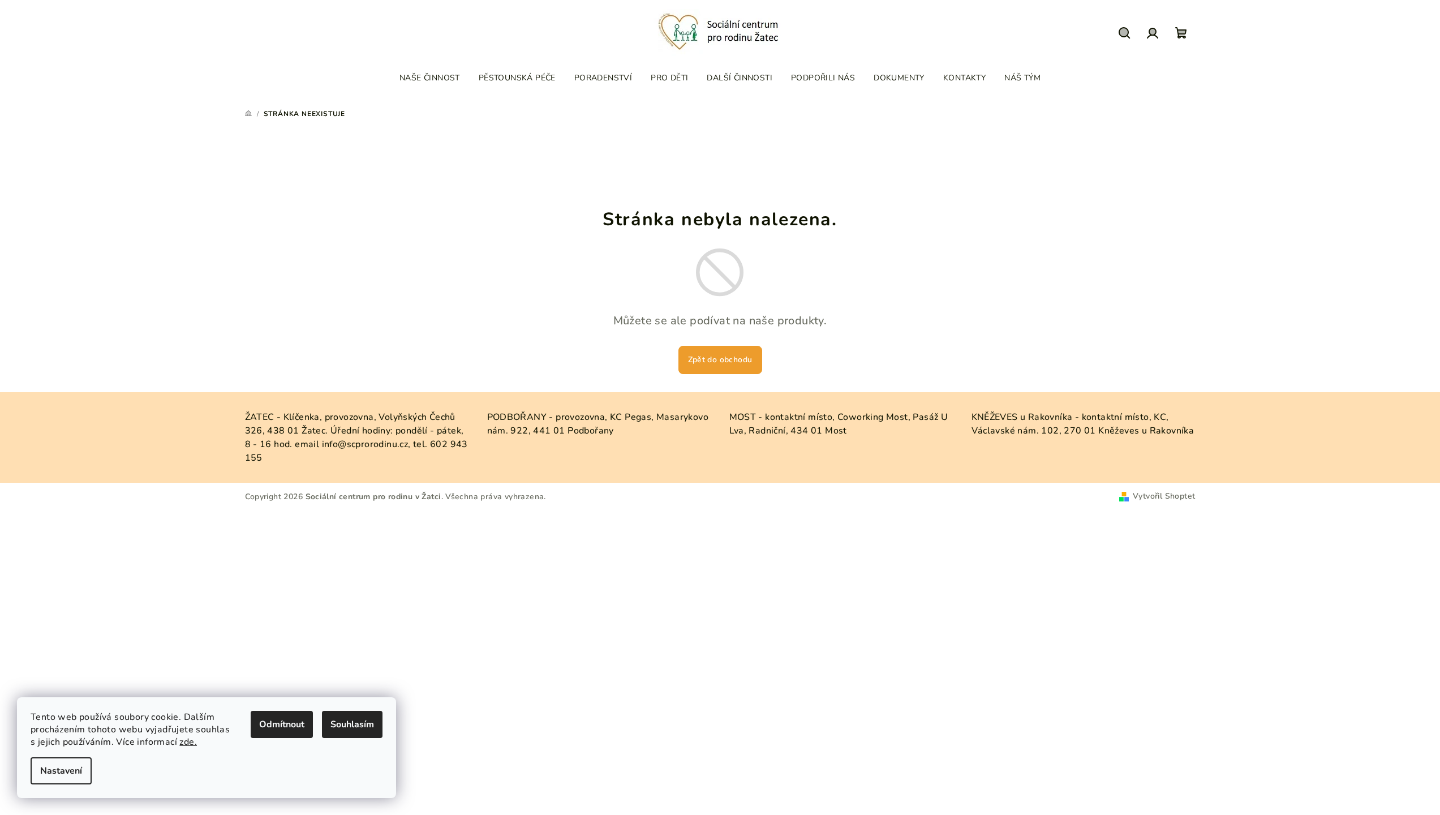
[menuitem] (429, 78)
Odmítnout (281, 724)
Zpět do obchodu (720, 359)
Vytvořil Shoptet (1164, 496)
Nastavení (61, 771)
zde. (188, 742)
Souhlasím (352, 724)
